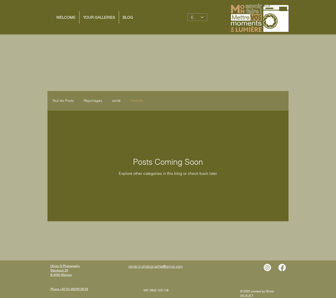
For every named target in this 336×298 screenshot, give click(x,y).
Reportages (93, 100)
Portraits (136, 100)
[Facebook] (282, 267)
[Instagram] (267, 267)
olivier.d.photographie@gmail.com (155, 266)
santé (116, 100)
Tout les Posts (63, 100)
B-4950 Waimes (61, 275)
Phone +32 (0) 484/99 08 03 (69, 289)
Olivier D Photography (65, 266)
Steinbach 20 (59, 270)
